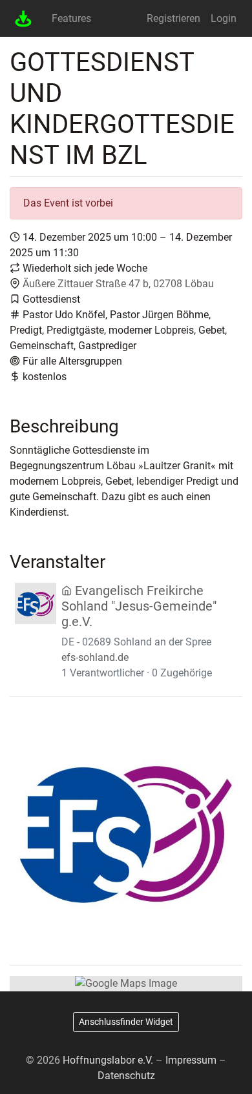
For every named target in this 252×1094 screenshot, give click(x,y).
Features (71, 18)
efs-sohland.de (95, 657)
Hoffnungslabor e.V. (108, 1060)
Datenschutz (126, 1075)
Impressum (190, 1060)
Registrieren (173, 18)
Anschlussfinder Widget (126, 1022)
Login (223, 18)
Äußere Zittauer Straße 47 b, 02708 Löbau (118, 284)
